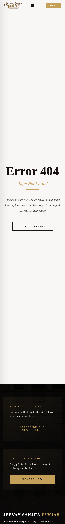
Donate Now (32, 479)
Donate (53, 5)
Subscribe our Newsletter (32, 428)
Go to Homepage (32, 226)
